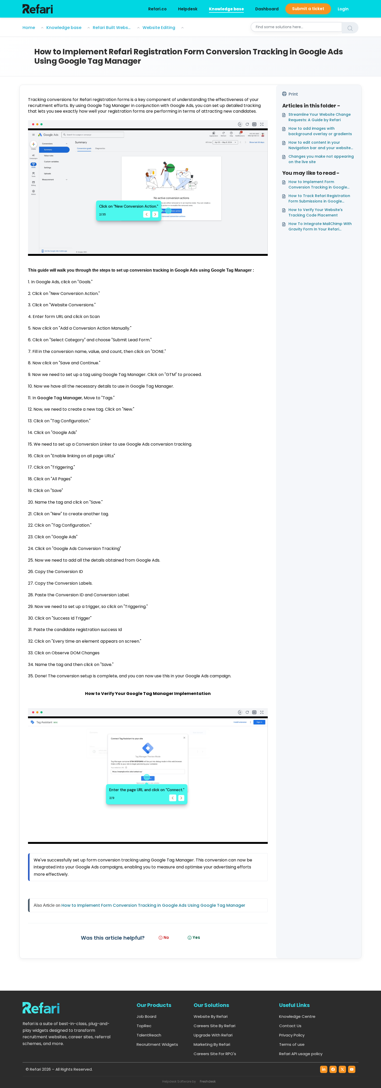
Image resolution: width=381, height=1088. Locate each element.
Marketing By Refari (212, 1044)
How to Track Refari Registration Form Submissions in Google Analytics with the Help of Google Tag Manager (320, 198)
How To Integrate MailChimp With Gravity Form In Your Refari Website (320, 226)
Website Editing (159, 28)
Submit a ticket (308, 8)
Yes (196, 937)
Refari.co (157, 9)
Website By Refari (211, 1016)
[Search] (350, 27)
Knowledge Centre (297, 1016)
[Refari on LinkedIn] (323, 1069)
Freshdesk (208, 1081)
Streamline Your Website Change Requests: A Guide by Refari (319, 117)
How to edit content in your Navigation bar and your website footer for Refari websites (319, 145)
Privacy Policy (292, 1035)
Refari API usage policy (300, 1053)
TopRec (144, 1025)
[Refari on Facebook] (333, 1069)
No (166, 937)
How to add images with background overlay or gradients (320, 131)
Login (343, 9)
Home (29, 28)
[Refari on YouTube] (351, 1069)
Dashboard (267, 9)
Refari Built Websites (112, 28)
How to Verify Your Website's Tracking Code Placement (315, 212)
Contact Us (290, 1025)
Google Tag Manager (59, 398)
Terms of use (292, 1044)
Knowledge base (226, 9)
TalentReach (149, 1035)
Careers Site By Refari (214, 1025)
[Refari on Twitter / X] (342, 1069)
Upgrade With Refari (213, 1035)
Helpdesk (187, 9)
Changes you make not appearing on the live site (321, 159)
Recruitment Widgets (157, 1044)
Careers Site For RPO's (215, 1053)
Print (293, 94)
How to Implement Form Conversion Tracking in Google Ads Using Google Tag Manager (153, 905)
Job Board (146, 1016)
